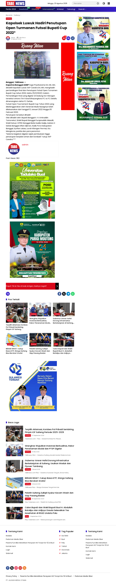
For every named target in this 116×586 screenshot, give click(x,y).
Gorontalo (65, 550)
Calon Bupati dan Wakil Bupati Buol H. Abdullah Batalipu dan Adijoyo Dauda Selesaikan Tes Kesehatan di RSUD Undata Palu (62, 351)
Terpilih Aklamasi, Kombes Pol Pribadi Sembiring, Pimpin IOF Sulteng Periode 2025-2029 (17, 327)
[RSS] (24, 568)
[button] (98, 3)
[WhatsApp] (73, 294)
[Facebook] (59, 294)
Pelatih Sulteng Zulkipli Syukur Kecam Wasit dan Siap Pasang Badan (39, 351)
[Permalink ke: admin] (8, 38)
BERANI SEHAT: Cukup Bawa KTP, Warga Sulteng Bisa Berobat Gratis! (16, 351)
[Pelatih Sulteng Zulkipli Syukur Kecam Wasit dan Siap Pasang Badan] (40, 340)
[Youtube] (20, 568)
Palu (63, 543)
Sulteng (8, 19)
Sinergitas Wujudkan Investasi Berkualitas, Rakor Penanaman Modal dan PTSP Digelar (39, 321)
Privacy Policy (11, 576)
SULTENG (65, 536)
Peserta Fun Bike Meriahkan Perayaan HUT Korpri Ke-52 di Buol (30, 543)
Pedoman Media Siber (14, 539)
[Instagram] (16, 568)
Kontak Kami (11, 546)
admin (13, 37)
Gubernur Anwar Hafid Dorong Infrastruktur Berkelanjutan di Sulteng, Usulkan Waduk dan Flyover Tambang (63, 321)
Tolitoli (64, 546)
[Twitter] (64, 294)
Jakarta (64, 553)
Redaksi (9, 536)
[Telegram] (68, 294)
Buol (63, 539)
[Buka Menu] (108, 3)
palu (56, 344)
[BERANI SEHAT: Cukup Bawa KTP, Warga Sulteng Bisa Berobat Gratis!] (17, 340)
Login (8, 550)
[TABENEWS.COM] (15, 3)
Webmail (9, 553)
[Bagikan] (73, 38)
